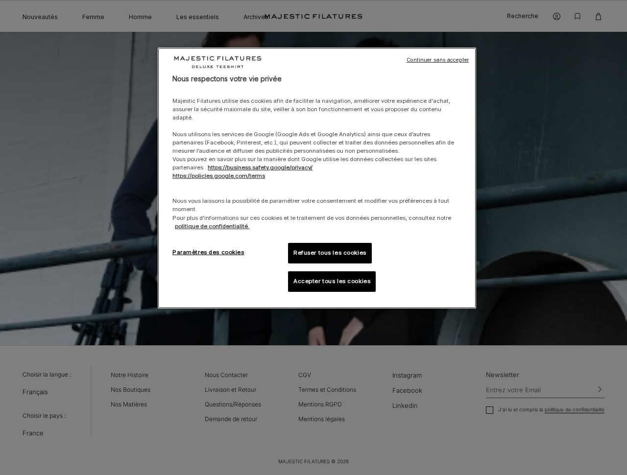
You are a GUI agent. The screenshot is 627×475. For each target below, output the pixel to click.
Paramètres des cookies (208, 252)
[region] (317, 178)
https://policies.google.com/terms (218, 175)
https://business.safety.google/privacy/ (260, 167)
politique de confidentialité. (212, 226)
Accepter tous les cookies (331, 281)
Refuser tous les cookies (329, 252)
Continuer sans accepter (438, 60)
